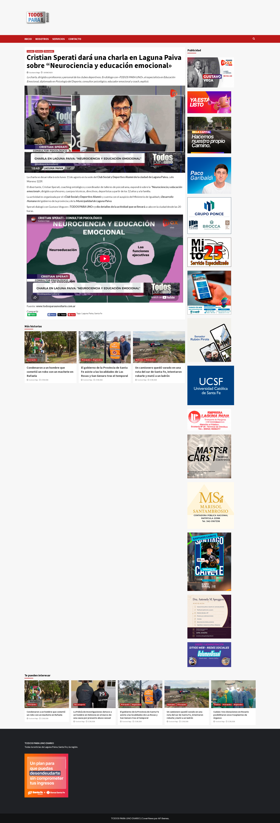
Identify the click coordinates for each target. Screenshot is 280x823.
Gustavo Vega (34, 72)
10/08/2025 (48, 72)
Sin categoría (79, 705)
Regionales (97, 360)
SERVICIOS (58, 39)
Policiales (140, 360)
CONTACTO (74, 39)
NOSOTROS (42, 39)
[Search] (254, 38)
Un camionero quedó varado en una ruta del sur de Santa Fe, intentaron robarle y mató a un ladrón (158, 372)
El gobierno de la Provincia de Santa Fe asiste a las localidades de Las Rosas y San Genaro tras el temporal (104, 372)
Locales (31, 51)
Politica (39, 51)
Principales (48, 51)
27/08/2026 (44, 380)
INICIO (28, 39)
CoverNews (148, 818)
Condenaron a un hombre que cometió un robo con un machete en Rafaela (50, 372)
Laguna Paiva (87, 313)
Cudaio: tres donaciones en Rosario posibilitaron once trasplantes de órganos (231, 714)
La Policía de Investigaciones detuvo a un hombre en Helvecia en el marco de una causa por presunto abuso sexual (92, 714)
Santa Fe (98, 313)
